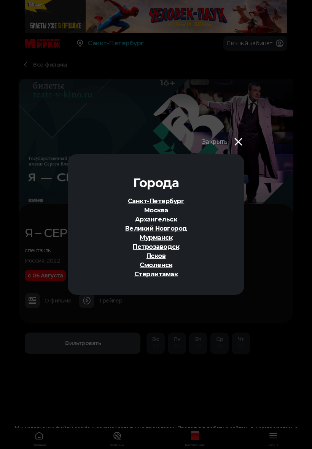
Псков (156, 256)
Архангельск (156, 219)
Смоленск (156, 265)
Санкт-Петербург (156, 201)
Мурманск (156, 237)
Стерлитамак (156, 274)
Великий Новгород (156, 228)
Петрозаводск (156, 246)
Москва (156, 210)
